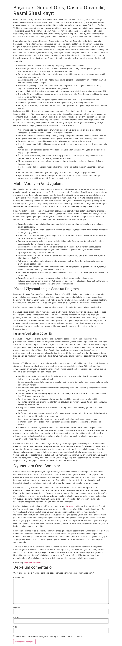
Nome (16, 608)
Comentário (19, 578)
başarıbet (70, 506)
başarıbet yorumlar (32, 562)
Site (15, 627)
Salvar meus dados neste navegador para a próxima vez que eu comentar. (49, 636)
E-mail (17, 617)
